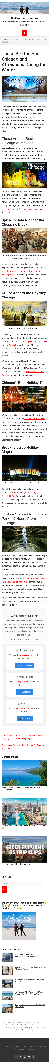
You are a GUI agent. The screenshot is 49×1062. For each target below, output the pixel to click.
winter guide (31, 148)
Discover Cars (23, 708)
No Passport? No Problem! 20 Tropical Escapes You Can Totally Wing (30, 993)
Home (4, 39)
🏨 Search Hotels (24, 665)
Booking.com (23, 655)
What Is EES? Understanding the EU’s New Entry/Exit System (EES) (29, 955)
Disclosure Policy (27, 1030)
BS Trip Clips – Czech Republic (16, 864)
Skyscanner (23, 681)
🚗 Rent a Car (24, 719)
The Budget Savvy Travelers (24, 18)
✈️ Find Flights (24, 692)
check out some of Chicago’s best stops (20, 209)
